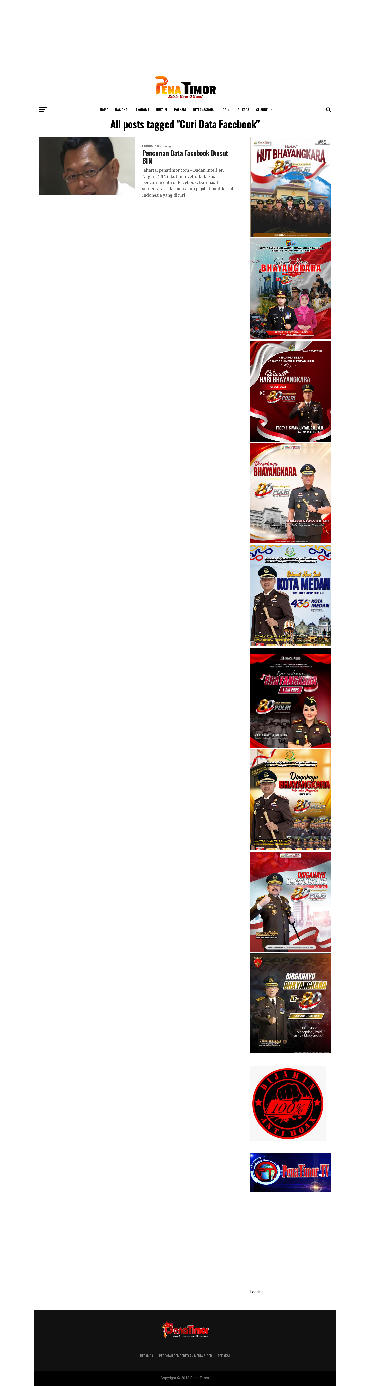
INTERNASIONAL (204, 109)
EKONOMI (142, 109)
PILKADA (243, 109)
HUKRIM (161, 109)
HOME (104, 109)
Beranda (146, 1355)
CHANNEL (262, 109)
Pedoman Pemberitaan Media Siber (185, 1355)
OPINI (226, 109)
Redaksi (224, 1355)
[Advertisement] (185, 35)
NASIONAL (122, 109)
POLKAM (180, 109)
